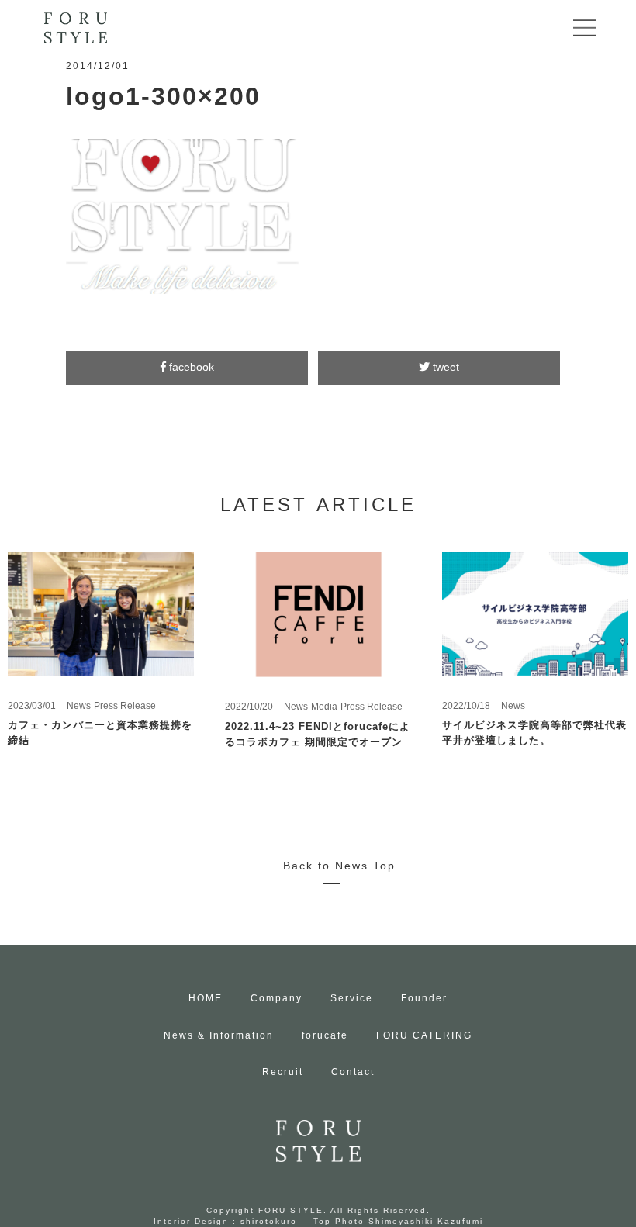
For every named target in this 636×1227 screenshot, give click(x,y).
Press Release (125, 705)
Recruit (282, 1071)
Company (276, 998)
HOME (205, 998)
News (79, 705)
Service (351, 998)
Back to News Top (339, 865)
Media (324, 706)
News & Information (219, 1035)
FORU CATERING (424, 1035)
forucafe (325, 1035)
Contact (353, 1071)
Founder (424, 998)
